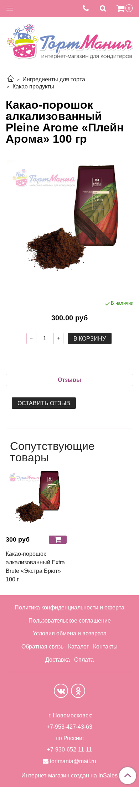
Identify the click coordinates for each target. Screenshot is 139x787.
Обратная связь (42, 647)
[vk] (61, 691)
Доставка (57, 660)
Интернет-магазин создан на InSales (69, 775)
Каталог (78, 647)
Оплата (84, 660)
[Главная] (10, 79)
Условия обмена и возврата (70, 633)
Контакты (105, 647)
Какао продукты (33, 86)
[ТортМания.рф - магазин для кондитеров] (69, 40)
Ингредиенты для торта (53, 79)
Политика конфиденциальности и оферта (69, 607)
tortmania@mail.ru (73, 761)
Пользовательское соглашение (70, 621)
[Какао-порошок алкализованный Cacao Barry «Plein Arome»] (69, 222)
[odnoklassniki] (78, 691)
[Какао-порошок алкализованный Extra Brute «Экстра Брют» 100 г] (36, 499)
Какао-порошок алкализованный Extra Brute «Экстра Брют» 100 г (35, 566)
